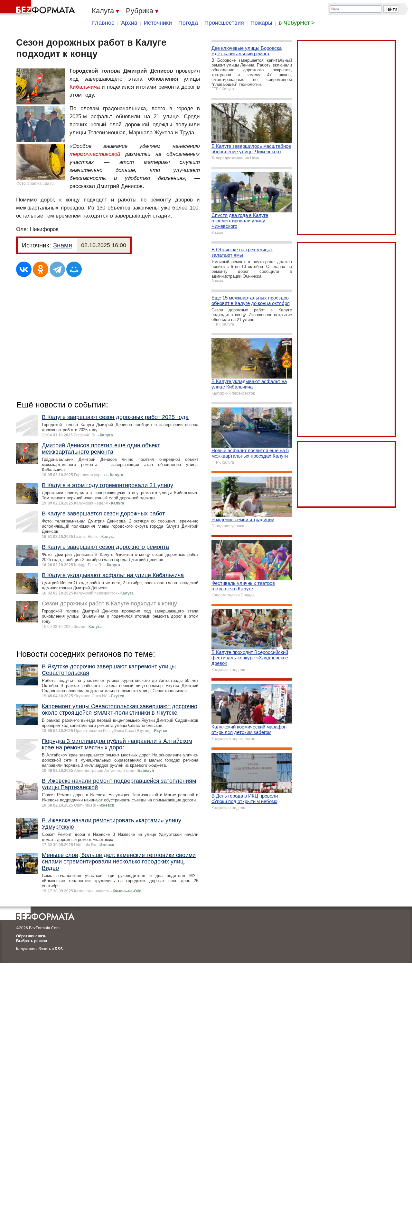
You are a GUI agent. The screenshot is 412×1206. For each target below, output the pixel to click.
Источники (158, 23)
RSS (59, 949)
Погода (188, 23)
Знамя (62, 245)
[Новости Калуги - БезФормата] (38, 8)
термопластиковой (95, 154)
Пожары (261, 23)
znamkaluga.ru (41, 183)
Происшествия (224, 23)
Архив (129, 23)
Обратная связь (31, 936)
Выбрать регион (31, 941)
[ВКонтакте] (24, 269)
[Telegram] (57, 269)
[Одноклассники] (40, 269)
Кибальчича (85, 87)
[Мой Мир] (74, 269)
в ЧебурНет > (297, 23)
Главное (103, 23)
